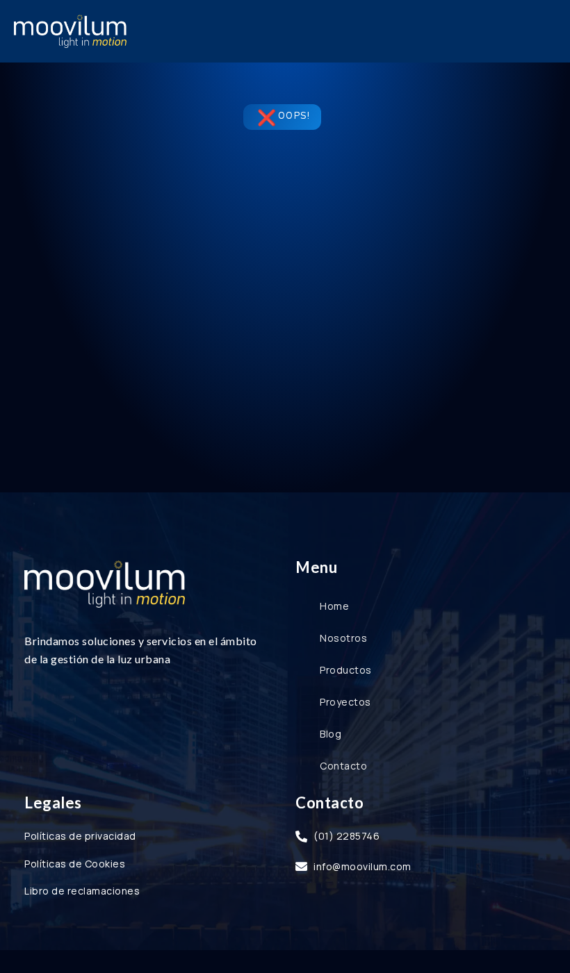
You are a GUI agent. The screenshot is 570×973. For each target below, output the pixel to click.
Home (334, 606)
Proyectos (345, 701)
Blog (330, 733)
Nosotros (343, 637)
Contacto (343, 765)
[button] (545, 31)
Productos (346, 669)
